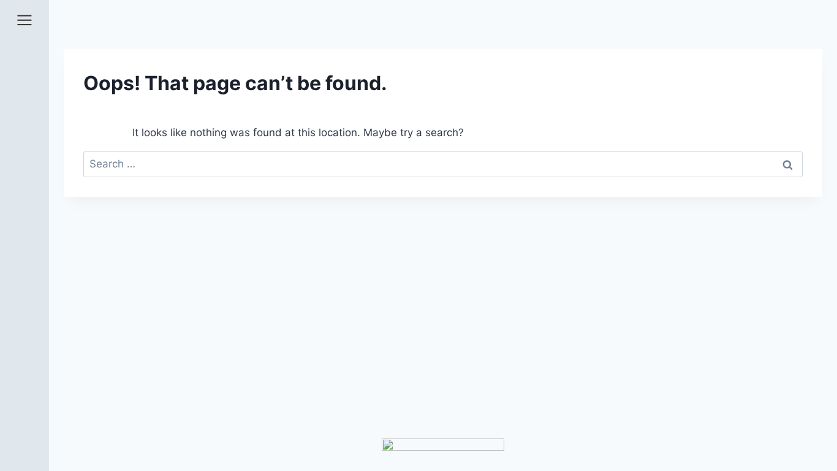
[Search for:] (443, 164)
